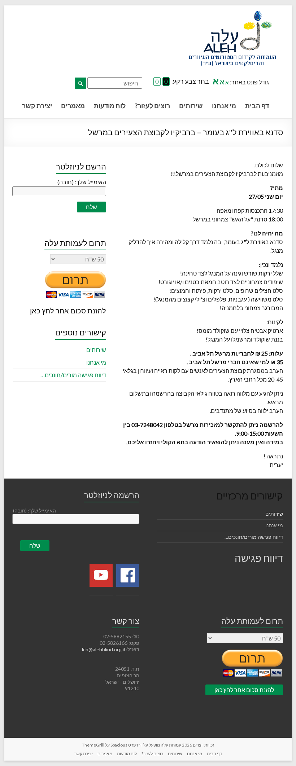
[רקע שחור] (166, 82)
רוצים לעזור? (152, 106)
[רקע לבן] (157, 82)
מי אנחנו (224, 106)
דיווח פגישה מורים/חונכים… (73, 374)
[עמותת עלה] (232, 14)
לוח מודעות (110, 106)
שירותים (191, 106)
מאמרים (73, 106)
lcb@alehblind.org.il (104, 649)
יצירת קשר (37, 106)
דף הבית (257, 106)
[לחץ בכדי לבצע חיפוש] (80, 83)
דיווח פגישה (259, 558)
